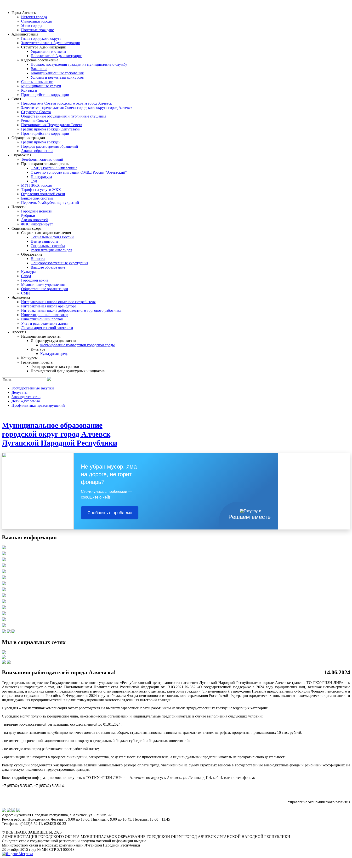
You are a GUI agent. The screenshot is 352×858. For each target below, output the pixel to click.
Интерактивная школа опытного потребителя (58, 302)
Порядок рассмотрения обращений (49, 146)
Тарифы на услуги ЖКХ (41, 190)
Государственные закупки (32, 388)
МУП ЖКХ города (36, 185)
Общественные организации (44, 289)
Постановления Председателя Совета (51, 125)
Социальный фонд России (52, 237)
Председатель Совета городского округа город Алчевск (66, 103)
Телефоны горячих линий (42, 159)
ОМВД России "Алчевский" (54, 168)
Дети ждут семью (25, 401)
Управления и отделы (48, 51)
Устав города (31, 26)
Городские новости (36, 211)
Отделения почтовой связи (43, 194)
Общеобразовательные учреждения (59, 263)
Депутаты (19, 392)
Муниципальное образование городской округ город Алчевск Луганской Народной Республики (59, 434)
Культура (28, 272)
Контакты (29, 90)
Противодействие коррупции (45, 95)
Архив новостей (34, 220)
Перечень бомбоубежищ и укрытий (50, 202)
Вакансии (39, 69)
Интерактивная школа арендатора (48, 306)
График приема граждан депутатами (50, 129)
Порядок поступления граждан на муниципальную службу (79, 64)
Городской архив (35, 280)
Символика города (36, 21)
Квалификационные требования (57, 73)
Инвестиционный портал (42, 319)
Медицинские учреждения (43, 284)
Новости (38, 259)
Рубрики (28, 215)
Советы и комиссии (37, 82)
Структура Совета (36, 112)
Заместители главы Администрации (50, 43)
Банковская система (37, 198)
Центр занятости (44, 241)
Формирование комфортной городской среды (77, 345)
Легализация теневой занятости (47, 328)
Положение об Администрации (56, 56)
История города (34, 17)
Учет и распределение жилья (44, 323)
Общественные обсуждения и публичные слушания (63, 116)
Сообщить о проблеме (109, 512)
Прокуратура (41, 177)
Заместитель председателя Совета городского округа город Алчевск (76, 108)
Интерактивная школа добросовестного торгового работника (71, 310)
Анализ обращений (37, 151)
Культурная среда (54, 354)
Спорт (26, 276)
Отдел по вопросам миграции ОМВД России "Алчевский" (79, 172)
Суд (34, 181)
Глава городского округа (41, 38)
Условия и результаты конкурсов (57, 77)
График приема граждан (41, 142)
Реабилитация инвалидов (51, 250)
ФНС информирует (37, 224)
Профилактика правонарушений (38, 405)
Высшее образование (48, 267)
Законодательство (25, 397)
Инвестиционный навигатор (44, 315)
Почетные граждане (37, 30)
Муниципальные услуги (41, 86)
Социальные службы (48, 246)
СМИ (25, 293)
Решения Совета (34, 120)
